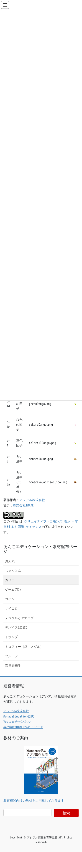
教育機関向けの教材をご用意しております (33, 800)
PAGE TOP (74, 822)
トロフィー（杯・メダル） (24, 646)
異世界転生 (13, 665)
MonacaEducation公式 (18, 716)
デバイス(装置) (16, 627)
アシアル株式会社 (32, 500)
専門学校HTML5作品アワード (23, 727)
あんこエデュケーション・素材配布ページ (40, 549)
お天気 (10, 561)
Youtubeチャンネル (17, 721)
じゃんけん (13, 570)
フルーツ (11, 656)
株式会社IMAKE (23, 505)
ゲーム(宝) (13, 589)
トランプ (11, 637)
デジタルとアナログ (19, 618)
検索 (66, 812)
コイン (10, 599)
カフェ (10, 580)
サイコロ (11, 608)
